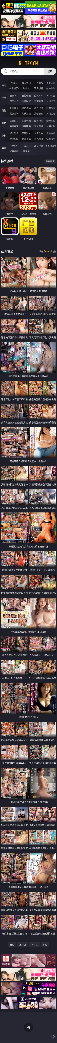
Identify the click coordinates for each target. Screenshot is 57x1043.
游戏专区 (50, 82)
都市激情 (14, 133)
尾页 (45, 944)
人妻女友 (38, 133)
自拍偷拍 (26, 95)
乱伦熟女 (38, 113)
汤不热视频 (50, 145)
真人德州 (26, 82)
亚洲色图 (26, 120)
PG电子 (14, 82)
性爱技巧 (50, 138)
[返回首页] (53, 1037)
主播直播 (38, 100)
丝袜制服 (26, 100)
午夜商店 (26, 145)
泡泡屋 (26, 151)
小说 (3, 135)
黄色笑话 (38, 138)
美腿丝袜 (14, 126)
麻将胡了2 (14, 88)
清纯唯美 (26, 126)
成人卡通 (38, 108)
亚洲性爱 (14, 108)
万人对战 (38, 82)
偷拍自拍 (26, 108)
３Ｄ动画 (50, 95)
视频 (3, 98)
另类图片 (50, 126)
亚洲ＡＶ (14, 95)
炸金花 (26, 88)
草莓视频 (38, 145)
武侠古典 (50, 133)
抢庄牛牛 (50, 88)
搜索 (50, 71)
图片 (3, 123)
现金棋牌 (38, 88)
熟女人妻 (14, 100)
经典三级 (26, 113)
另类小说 (26, 138)
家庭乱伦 (26, 133)
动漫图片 (50, 120)
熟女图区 (38, 126)
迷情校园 (14, 138)
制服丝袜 (14, 113)
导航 (3, 148)
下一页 (34, 944)
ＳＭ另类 (50, 100)
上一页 (22, 944)
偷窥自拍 (14, 120)
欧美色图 (38, 120)
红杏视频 (14, 151)
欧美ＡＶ (38, 95)
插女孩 (14, 145)
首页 (12, 944)
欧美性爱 (50, 108)
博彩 (3, 85)
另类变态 (50, 113)
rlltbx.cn (28, 63)
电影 (3, 110)
